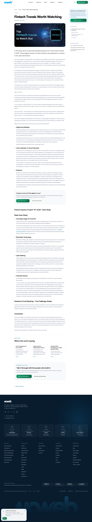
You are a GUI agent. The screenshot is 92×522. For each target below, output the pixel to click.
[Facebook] (11, 412)
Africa (57, 457)
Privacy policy (41, 450)
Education (23, 462)
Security (38, 491)
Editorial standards (77, 459)
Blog (20, 9)
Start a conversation (22, 200)
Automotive (24, 459)
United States (59, 445)
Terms (34, 491)
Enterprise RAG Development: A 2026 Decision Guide (77, 50)
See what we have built (37, 200)
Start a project (81, 2)
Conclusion (73, 37)
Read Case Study (74, 32)
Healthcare (23, 448)
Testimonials (75, 452)
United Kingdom (59, 450)
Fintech (23, 445)
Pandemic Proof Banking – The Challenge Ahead (77, 35)
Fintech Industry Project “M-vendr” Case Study (78, 30)
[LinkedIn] (5, 412)
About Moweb (41, 445)
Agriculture (23, 471)
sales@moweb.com (10, 418)
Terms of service (76, 464)
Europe (57, 452)
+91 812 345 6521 (10, 416)
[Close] (25, 510)
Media (22, 469)
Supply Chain (24, 452)
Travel (22, 467)
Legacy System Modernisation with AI (77, 47)
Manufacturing (24, 450)
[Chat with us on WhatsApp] (74, 2)
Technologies (76, 450)
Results (74, 455)
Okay (5, 518)
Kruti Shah (16, 20)
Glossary (75, 457)
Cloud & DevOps (8, 457)
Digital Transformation (9, 450)
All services (6, 462)
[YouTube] (17, 412)
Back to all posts (20, 386)
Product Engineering (8, 452)
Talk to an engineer (78, 20)
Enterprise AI (7, 448)
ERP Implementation (8, 455)
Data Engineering (8, 459)
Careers (40, 448)
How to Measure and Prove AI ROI (76, 45)
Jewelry (23, 474)
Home (15, 9)
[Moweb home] (8, 2)
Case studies (76, 445)
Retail (22, 455)
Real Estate (23, 457)
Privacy (30, 491)
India (57, 459)
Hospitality (23, 464)
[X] (8, 412)
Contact (40, 452)
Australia (57, 455)
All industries (24, 476)
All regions (58, 462)
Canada (57, 448)
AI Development (7, 445)
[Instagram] (14, 412)
